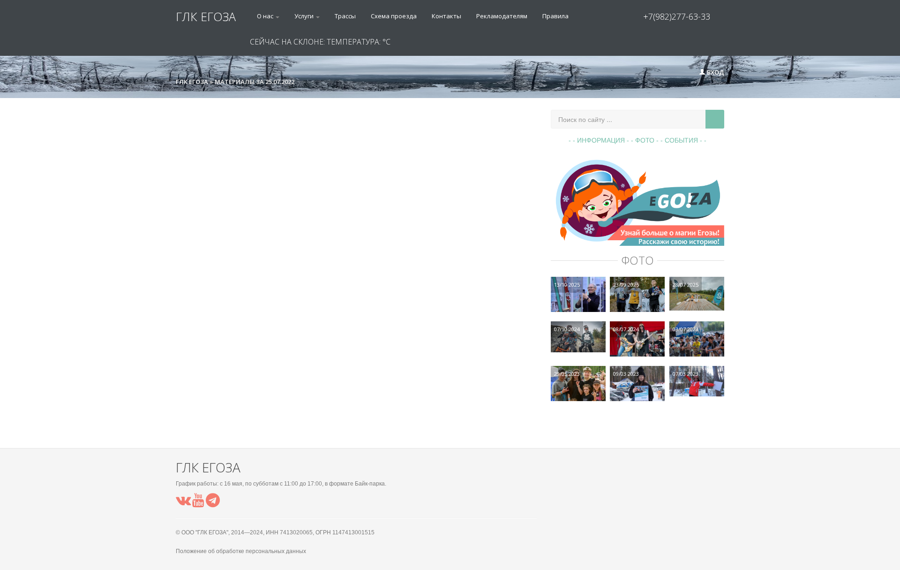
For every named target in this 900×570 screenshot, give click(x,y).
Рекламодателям (501, 16)
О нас (266, 16)
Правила (555, 16)
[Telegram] (213, 503)
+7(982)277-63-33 (676, 16)
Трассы (345, 16)
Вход (714, 72)
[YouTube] (198, 503)
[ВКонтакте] (183, 503)
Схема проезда (394, 16)
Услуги (304, 16)
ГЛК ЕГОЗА (206, 16)
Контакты (446, 16)
